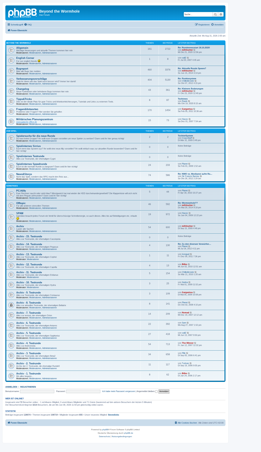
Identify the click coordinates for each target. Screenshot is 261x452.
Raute (184, 101)
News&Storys (24, 174)
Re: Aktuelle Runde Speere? (192, 68)
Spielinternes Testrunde (30, 156)
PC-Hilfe (21, 190)
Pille (184, 353)
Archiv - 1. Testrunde (28, 373)
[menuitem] (28, 24)
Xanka (185, 282)
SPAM (19, 213)
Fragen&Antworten (27, 109)
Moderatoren (35, 53)
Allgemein (22, 47)
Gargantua (187, 109)
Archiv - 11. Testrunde (29, 272)
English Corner (25, 58)
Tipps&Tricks (24, 99)
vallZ (184, 58)
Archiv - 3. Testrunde (28, 353)
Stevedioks (113, 415)
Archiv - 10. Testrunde (29, 282)
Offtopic (21, 203)
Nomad (185, 312)
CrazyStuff (187, 138)
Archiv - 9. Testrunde (28, 292)
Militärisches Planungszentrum (34, 119)
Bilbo (184, 264)
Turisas (185, 363)
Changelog (22, 88)
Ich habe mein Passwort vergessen (118, 391)
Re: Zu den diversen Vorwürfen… (194, 244)
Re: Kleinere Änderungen (190, 88)
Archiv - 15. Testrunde (29, 236)
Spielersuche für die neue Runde (35, 135)
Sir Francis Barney (190, 176)
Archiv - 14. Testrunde (29, 244)
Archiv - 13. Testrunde (29, 254)
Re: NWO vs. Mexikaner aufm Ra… (195, 174)
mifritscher (187, 50)
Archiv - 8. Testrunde (28, 302)
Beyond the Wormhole (18, 43)
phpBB (105, 430)
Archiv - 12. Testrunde (29, 264)
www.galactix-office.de (26, 122)
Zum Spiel (11, 131)
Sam (184, 323)
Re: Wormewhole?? (188, 203)
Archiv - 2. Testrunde (28, 363)
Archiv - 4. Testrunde (28, 343)
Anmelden (11, 387)
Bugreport (22, 68)
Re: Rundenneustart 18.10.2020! (194, 47)
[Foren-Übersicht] (22, 12)
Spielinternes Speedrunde (31, 164)
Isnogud (185, 254)
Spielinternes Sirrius (28, 146)
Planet (185, 164)
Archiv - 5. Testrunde (28, 333)
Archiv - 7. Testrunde (28, 312)
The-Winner (188, 343)
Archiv (20, 226)
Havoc (185, 119)
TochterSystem (185, 135)
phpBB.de (128, 433)
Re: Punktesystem (187, 78)
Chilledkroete (188, 81)
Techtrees (183, 99)
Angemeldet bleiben (146, 391)
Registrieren (28, 387)
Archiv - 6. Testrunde (28, 323)
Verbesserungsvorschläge (31, 78)
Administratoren (49, 53)
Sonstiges (12, 186)
